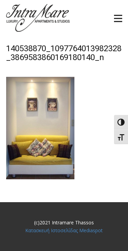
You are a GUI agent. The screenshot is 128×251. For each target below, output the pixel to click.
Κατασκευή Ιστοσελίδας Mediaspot (64, 230)
